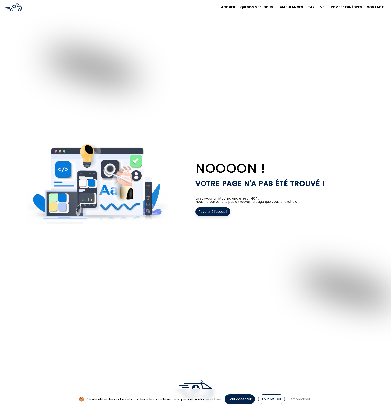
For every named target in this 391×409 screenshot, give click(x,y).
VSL (323, 7)
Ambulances (291, 7)
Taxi (312, 7)
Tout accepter (240, 399)
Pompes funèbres (346, 7)
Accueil (228, 7)
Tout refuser (271, 399)
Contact (375, 7)
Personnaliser (299, 399)
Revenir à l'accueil (213, 211)
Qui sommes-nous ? (257, 7)
